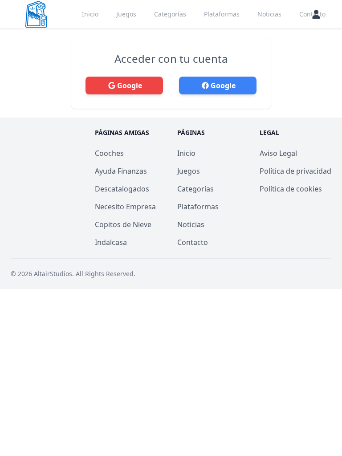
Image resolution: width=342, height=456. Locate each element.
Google (129, 85)
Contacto (192, 242)
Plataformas (222, 14)
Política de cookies (291, 189)
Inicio (90, 14)
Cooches (109, 153)
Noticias (269, 14)
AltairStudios (53, 273)
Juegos (126, 14)
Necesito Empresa (125, 207)
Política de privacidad (295, 171)
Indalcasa (111, 242)
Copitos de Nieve (123, 224)
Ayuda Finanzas (121, 171)
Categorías (170, 14)
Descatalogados (122, 189)
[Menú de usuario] (316, 14)
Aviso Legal (278, 153)
